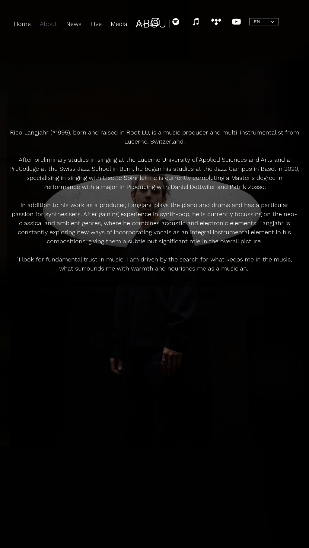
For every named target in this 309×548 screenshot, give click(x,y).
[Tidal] (216, 21)
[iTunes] (196, 21)
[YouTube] (236, 21)
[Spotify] (175, 21)
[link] (292, 21)
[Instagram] (155, 21)
